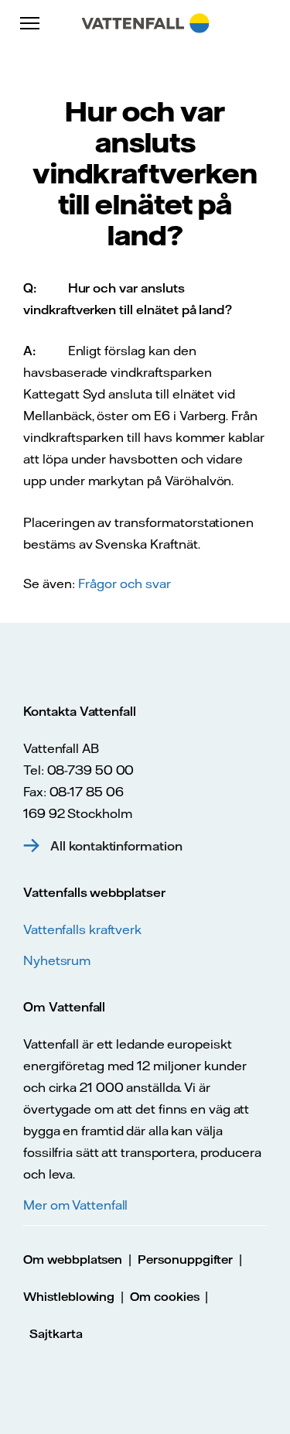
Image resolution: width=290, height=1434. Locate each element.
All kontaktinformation (116, 846)
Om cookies (165, 1296)
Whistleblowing (68, 1296)
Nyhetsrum (56, 960)
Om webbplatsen (72, 1259)
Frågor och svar (124, 583)
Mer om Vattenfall (75, 1205)
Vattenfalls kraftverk (82, 929)
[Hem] (145, 23)
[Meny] (30, 23)
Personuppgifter (185, 1259)
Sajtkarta (56, 1333)
